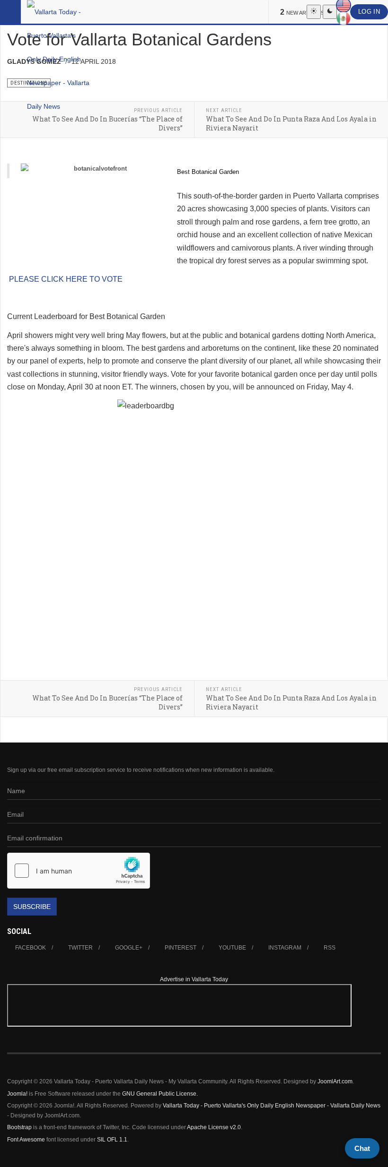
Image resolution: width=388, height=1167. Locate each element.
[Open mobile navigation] (10, 12)
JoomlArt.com (335, 1081)
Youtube (232, 947)
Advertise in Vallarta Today (194, 979)
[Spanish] (343, 18)
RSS (329, 947)
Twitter (80, 947)
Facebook (30, 947)
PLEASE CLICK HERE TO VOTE (66, 279)
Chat (362, 1148)
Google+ (128, 947)
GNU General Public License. (160, 1093)
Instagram (284, 947)
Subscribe (32, 906)
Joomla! (17, 1093)
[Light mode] (314, 12)
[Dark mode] (330, 12)
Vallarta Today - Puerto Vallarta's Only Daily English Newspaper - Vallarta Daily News (271, 1105)
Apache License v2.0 (214, 1127)
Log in (369, 12)
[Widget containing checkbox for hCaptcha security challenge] (78, 871)
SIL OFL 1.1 (112, 1139)
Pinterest (180, 947)
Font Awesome (26, 1139)
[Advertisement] (352, 1024)
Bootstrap (19, 1127)
